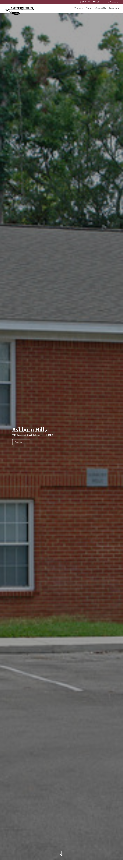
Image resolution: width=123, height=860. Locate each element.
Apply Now (114, 8)
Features (78, 8)
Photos (89, 8)
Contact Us (100, 8)
